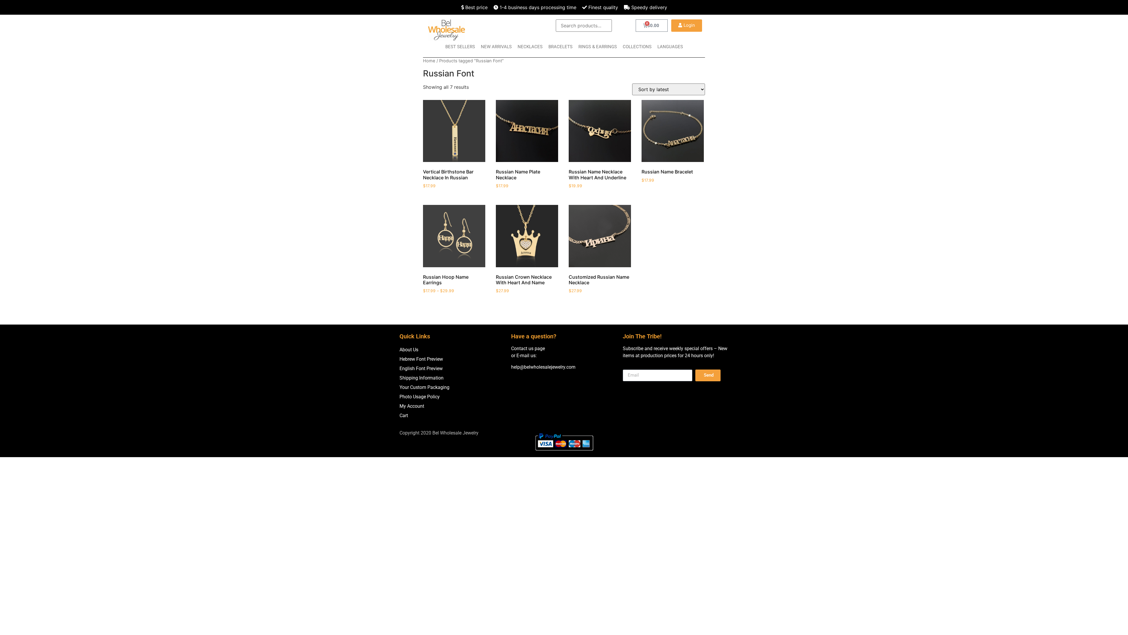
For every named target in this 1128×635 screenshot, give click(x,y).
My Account (412, 406)
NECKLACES (530, 46)
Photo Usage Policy (420, 397)
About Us (409, 349)
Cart (404, 415)
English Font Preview (421, 368)
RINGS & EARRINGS (597, 46)
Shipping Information (422, 378)
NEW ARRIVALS (496, 46)
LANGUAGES (670, 46)
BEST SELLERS (460, 46)
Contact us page (528, 348)
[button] (686, 25)
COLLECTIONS (637, 46)
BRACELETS (560, 46)
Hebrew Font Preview (421, 359)
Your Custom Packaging (424, 387)
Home (429, 60)
